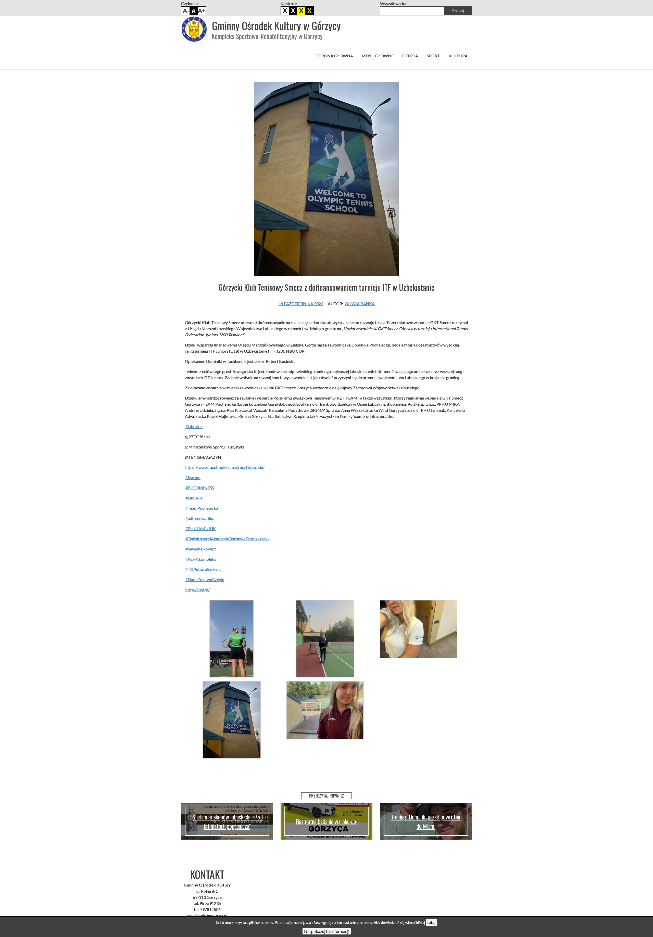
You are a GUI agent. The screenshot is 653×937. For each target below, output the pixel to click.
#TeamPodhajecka (201, 508)
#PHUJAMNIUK (200, 528)
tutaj (431, 922)
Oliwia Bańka (360, 303)
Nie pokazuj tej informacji (326, 931)
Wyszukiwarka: (393, 3)
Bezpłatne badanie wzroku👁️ (326, 821)
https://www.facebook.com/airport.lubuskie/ (225, 467)
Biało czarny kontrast (293, 10)
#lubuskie (194, 426)
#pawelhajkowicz (200, 548)
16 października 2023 (301, 303)
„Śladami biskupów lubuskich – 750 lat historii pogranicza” (227, 821)
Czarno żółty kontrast (301, 10)
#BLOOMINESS (199, 487)
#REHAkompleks (200, 559)
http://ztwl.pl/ (197, 589)
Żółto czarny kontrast (309, 10)
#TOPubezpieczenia (203, 569)
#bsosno (192, 477)
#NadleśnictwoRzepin (204, 579)
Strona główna (335, 55)
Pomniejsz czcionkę (185, 10)
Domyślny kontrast (284, 10)
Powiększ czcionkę (201, 10)
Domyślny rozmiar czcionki (193, 10)
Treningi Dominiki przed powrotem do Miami (426, 821)
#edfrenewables (199, 518)
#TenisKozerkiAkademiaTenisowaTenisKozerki (227, 538)
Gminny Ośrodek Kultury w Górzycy (276, 25)
